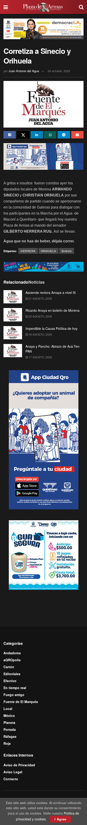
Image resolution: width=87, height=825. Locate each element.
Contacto (10, 779)
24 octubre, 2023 (59, 71)
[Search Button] (81, 7)
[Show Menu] (5, 7)
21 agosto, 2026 (40, 298)
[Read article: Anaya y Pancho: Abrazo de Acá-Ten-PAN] (12, 350)
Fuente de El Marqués (20, 701)
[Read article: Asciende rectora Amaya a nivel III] (12, 296)
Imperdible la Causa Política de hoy (51, 328)
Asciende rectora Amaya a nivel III (51, 292)
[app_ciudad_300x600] (43, 439)
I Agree (60, 819)
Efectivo (9, 680)
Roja (7, 743)
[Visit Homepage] (43, 7)
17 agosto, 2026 (40, 357)
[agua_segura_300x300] (43, 554)
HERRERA (28, 251)
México (9, 715)
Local (7, 708)
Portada (9, 729)
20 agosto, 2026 (40, 316)
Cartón (8, 666)
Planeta (9, 722)
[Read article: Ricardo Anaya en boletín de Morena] (12, 314)
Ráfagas (9, 736)
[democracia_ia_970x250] (43, 28)
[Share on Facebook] (9, 134)
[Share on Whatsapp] (50, 134)
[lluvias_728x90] (43, 266)
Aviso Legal (12, 772)
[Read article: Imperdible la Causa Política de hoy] (12, 332)
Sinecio (66, 251)
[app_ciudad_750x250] (43, 156)
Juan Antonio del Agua (24, 71)
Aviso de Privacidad (19, 765)
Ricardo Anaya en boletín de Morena (53, 310)
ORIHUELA (48, 251)
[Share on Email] (77, 134)
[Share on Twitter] (23, 134)
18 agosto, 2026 (40, 334)
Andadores (12, 653)
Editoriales (11, 673)
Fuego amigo (13, 694)
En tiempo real (14, 687)
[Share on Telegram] (64, 134)
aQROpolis (12, 660)
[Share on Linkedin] (37, 134)
